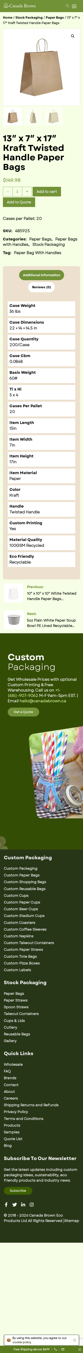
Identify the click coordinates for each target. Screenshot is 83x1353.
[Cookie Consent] (73, 1340)
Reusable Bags (17, 1034)
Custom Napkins (19, 936)
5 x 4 (13, 395)
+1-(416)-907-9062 (34, 692)
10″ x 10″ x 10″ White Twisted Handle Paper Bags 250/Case (51, 596)
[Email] (62, 1349)
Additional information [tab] (41, 275)
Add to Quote (19, 202)
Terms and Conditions (23, 1118)
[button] (72, 36)
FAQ (7, 1071)
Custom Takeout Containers (29, 942)
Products (12, 1125)
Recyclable (20, 562)
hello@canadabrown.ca (43, 701)
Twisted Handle (24, 512)
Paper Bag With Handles (37, 253)
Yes (12, 529)
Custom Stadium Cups (24, 915)
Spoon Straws (16, 1007)
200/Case (19, 345)
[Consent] (79, 1350)
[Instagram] (31, 1204)
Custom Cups (16, 895)
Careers (11, 1098)
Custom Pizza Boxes (22, 963)
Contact (11, 1084)
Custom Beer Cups (21, 909)
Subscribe (18, 1190)
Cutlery (10, 1027)
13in (13, 428)
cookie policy (22, 1342)
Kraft (14, 495)
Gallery (10, 1040)
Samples (11, 1132)
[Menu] (75, 6)
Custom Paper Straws (23, 949)
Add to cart (47, 191)
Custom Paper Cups (22, 902)
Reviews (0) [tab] (41, 287)
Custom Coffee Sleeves (25, 929)
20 (12, 412)
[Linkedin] (23, 1204)
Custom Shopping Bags (25, 881)
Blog (8, 1145)
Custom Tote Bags (20, 956)
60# (13, 378)
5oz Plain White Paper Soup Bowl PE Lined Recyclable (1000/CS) (51, 623)
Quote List (13, 1138)
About (9, 1091)
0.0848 (16, 361)
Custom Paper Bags (22, 875)
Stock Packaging (29, 18)
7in (12, 445)
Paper (15, 478)
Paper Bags (55, 18)
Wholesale (13, 1064)
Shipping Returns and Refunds (31, 1105)
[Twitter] (14, 1204)
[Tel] (55, 1349)
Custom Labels (17, 969)
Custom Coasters (19, 922)
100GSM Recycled (26, 545)
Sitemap (71, 1220)
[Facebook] (6, 1204)
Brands (10, 1077)
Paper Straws (16, 1000)
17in (13, 462)
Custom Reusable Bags (25, 888)
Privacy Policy (16, 1111)
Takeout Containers (21, 1013)
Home (7, 18)
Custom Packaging (20, 868)
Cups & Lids (14, 1020)
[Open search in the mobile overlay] (67, 5)
